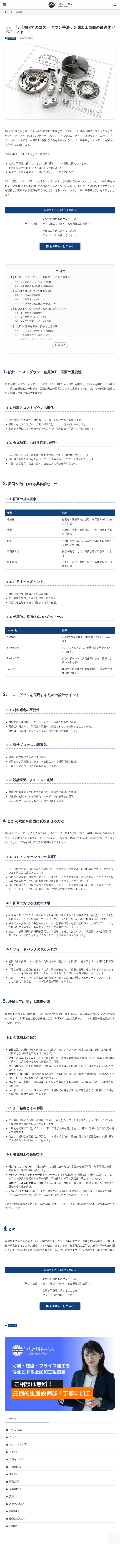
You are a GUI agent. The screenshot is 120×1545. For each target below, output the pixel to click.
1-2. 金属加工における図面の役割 (36, 285)
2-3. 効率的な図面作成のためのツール (39, 303)
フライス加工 (16, 1459)
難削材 (13, 1526)
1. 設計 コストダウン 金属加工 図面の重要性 (42, 277)
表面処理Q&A (17, 1504)
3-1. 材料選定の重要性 (31, 313)
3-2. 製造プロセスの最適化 (33, 317)
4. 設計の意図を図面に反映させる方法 (36, 326)
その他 (13, 1452)
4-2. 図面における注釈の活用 (34, 335)
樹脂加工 (14, 1481)
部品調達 (11, 38)
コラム (13, 1437)
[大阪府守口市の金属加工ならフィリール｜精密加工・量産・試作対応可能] (60, 4)
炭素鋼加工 (15, 1489)
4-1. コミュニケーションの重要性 (36, 330)
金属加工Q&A (17, 1518)
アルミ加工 (15, 1429)
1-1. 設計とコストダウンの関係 (35, 281)
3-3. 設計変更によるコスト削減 (35, 321)
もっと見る (60, 345)
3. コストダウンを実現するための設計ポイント (41, 308)
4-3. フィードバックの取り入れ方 (36, 339)
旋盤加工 (14, 1474)
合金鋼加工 (15, 1467)
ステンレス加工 (18, 1444)
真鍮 (11, 1496)
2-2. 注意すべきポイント (32, 299)
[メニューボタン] (4, 4)
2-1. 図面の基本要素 (30, 295)
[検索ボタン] (115, 4)
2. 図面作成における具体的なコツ (33, 291)
